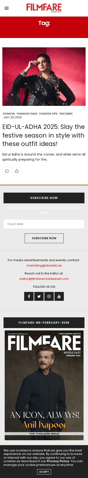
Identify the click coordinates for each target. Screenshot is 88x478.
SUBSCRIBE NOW (44, 238)
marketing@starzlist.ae (44, 265)
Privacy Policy (58, 461)
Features (66, 113)
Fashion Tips (48, 113)
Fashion (9, 113)
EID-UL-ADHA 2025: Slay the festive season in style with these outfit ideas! (43, 135)
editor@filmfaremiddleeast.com (44, 279)
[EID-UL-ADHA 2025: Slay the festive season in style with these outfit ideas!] (44, 76)
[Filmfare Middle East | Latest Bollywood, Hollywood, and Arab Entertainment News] (44, 8)
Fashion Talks (27, 113)
